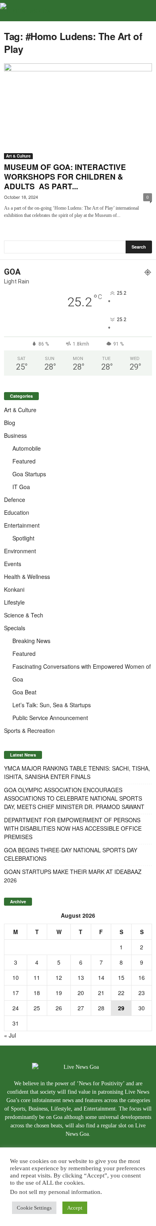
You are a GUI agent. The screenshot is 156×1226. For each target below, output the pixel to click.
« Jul (10, 1035)
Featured (24, 461)
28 (101, 1008)
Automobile (26, 448)
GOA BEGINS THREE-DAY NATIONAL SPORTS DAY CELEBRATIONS (70, 854)
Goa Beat (24, 692)
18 (37, 993)
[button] (143, 11)
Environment (20, 551)
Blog (9, 423)
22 (121, 993)
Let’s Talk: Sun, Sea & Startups (51, 705)
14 (101, 977)
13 (81, 977)
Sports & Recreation (29, 730)
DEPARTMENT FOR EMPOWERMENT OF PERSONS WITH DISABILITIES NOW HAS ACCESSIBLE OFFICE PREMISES (73, 828)
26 (59, 1008)
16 (141, 977)
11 (37, 977)
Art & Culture (18, 156)
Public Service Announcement (50, 718)
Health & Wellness (27, 577)
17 (15, 993)
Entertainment (22, 525)
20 (81, 993)
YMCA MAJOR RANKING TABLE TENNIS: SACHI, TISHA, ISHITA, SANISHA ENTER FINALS (77, 772)
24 (15, 1008)
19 (59, 993)
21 (101, 993)
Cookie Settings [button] (34, 1208)
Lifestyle (14, 602)
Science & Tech (23, 615)
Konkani (14, 589)
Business (15, 435)
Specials (14, 628)
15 (121, 977)
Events (12, 564)
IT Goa (21, 487)
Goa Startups (29, 474)
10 (15, 977)
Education (16, 512)
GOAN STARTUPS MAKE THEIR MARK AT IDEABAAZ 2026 (73, 876)
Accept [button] (74, 1208)
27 (81, 1008)
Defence (14, 500)
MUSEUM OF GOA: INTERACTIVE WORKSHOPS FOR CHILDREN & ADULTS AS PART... (65, 177)
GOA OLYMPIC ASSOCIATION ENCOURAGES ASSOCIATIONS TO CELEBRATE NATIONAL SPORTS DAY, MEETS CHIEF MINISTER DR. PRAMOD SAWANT (74, 798)
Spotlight (23, 538)
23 (141, 993)
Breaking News (31, 641)
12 (59, 977)
